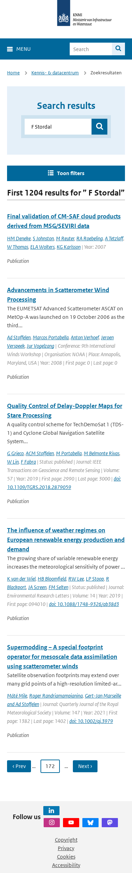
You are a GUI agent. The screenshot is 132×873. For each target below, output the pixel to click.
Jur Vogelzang (40, 345)
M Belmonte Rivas (101, 453)
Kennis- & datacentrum (55, 73)
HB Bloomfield (52, 578)
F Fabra (28, 461)
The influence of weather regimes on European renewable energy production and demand (66, 539)
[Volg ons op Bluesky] (90, 823)
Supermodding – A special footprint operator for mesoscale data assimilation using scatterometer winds (62, 656)
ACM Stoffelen (40, 453)
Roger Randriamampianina (56, 695)
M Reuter (65, 238)
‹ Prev (19, 766)
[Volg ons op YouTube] (71, 823)
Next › (85, 766)
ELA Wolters (42, 246)
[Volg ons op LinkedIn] (51, 811)
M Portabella (69, 453)
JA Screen (37, 587)
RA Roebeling (89, 238)
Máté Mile (17, 695)
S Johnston (43, 238)
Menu (23, 48)
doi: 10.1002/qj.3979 (91, 721)
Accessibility (66, 865)
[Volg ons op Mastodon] (109, 823)
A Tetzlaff (114, 238)
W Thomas (17, 246)
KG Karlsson (69, 246)
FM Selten (58, 587)
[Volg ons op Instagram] (51, 823)
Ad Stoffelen (19, 337)
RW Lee (76, 578)
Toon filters (70, 173)
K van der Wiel (21, 578)
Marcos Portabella (51, 337)
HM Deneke (19, 238)
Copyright (66, 839)
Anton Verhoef (85, 337)
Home (13, 73)
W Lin (13, 461)
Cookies (66, 856)
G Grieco (15, 453)
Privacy (66, 848)
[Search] (118, 49)
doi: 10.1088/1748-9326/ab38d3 (84, 604)
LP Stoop (95, 578)
